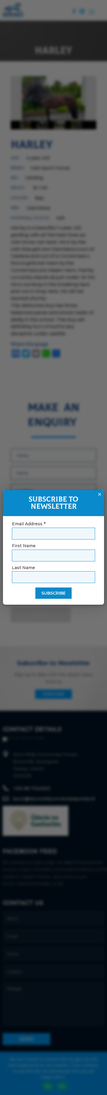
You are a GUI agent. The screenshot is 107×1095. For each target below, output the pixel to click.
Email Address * (28, 523)
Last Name (23, 567)
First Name (24, 545)
